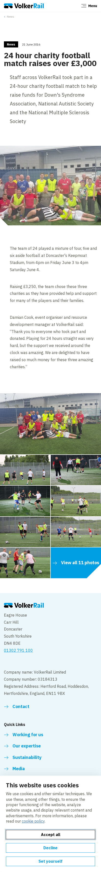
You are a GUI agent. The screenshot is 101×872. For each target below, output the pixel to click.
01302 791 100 (18, 650)
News (10, 16)
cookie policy (33, 821)
